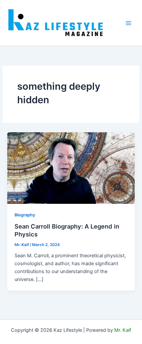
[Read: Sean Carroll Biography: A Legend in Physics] (70, 168)
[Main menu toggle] (128, 23)
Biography (25, 214)
